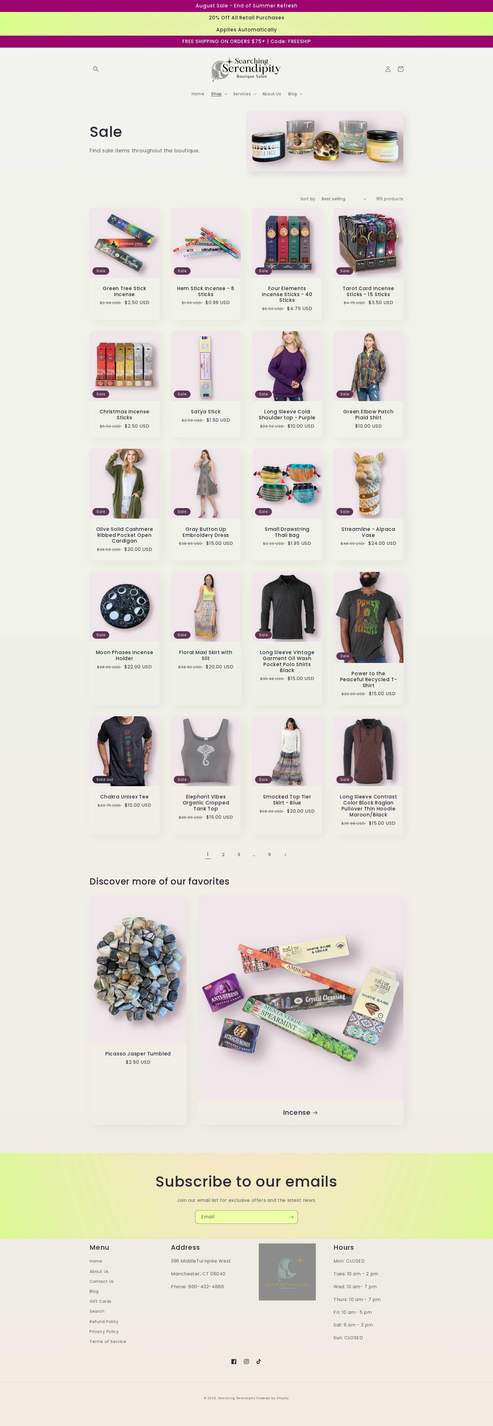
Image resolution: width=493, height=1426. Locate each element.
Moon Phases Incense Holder (124, 656)
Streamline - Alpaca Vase (368, 532)
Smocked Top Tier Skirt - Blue (287, 800)
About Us (99, 1271)
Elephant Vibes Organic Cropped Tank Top (206, 803)
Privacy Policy (104, 1331)
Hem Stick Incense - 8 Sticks (206, 292)
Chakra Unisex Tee (124, 797)
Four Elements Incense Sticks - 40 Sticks (287, 294)
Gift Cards (101, 1301)
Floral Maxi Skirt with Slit (205, 656)
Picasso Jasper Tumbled (138, 1054)
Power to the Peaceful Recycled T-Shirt (368, 679)
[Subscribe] (291, 1217)
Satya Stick (206, 412)
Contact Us (102, 1281)
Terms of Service (108, 1341)
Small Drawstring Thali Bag (287, 532)
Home (96, 1261)
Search (97, 1311)
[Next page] (285, 855)
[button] (96, 69)
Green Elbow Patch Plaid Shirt (368, 415)
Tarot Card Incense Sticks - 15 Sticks (368, 292)
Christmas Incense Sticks (124, 415)
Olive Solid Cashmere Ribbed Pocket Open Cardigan (124, 535)
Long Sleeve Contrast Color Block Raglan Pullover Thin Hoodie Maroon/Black (368, 806)
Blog (94, 1291)
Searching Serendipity (237, 1398)
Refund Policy (104, 1321)
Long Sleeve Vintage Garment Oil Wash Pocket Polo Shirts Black (287, 661)
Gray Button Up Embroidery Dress (206, 532)
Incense (297, 1113)
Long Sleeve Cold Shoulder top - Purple (287, 415)
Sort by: (308, 199)
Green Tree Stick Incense (124, 292)
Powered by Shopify (272, 1398)
